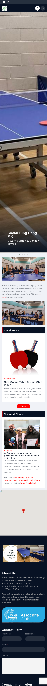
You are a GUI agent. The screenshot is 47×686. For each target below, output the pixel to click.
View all (23, 406)
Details (5, 655)
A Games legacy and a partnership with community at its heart (21, 455)
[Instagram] (8, 2)
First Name (6, 634)
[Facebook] (4, 2)
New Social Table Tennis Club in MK (23, 383)
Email (5, 644)
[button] (23, 511)
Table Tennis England (29, 483)
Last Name (30, 634)
